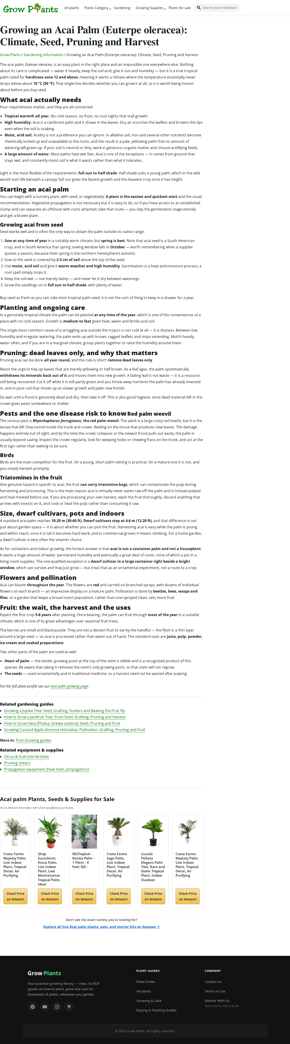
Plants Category (96, 7)
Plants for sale (180, 7)
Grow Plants (10, 54)
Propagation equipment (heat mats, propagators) (46, 769)
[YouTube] (44, 1006)
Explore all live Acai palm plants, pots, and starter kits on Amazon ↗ (101, 926)
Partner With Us (222, 1003)
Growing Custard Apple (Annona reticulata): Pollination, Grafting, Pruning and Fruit (74, 729)
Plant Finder (145, 981)
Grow (44, 973)
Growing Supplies (149, 7)
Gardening (122, 7)
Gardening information (43, 54)
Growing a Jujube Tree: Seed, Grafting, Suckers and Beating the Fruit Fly (64, 710)
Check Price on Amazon (15, 896)
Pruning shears (17, 762)
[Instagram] (57, 1006)
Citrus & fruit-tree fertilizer (26, 756)
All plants (71, 7)
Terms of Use (215, 991)
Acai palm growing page (69, 686)
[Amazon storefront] (69, 1006)
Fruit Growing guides (33, 740)
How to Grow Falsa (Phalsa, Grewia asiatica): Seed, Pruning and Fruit (62, 723)
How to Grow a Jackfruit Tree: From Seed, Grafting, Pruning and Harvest (65, 716)
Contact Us (213, 981)
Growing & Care (148, 1000)
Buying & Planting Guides (156, 1010)
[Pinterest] (32, 1006)
